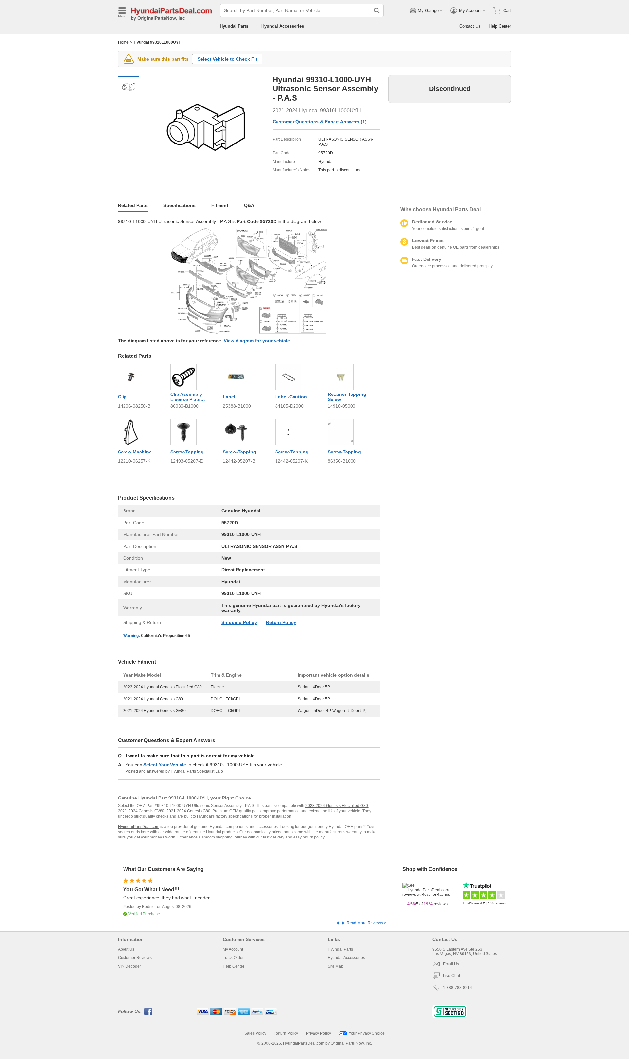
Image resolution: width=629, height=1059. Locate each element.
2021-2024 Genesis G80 (188, 811)
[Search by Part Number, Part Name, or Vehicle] (377, 10)
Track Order (233, 957)
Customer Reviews (135, 957)
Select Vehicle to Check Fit (227, 59)
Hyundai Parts (234, 26)
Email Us (451, 964)
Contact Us (470, 26)
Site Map (335, 966)
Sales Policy (255, 1033)
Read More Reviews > (366, 923)
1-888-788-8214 (457, 987)
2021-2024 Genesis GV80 (141, 811)
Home (123, 42)
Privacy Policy (318, 1033)
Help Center (500, 26)
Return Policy (281, 622)
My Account (233, 949)
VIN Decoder (129, 966)
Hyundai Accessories (282, 26)
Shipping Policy (239, 622)
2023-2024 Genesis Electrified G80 (336, 805)
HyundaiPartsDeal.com (138, 826)
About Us (126, 949)
